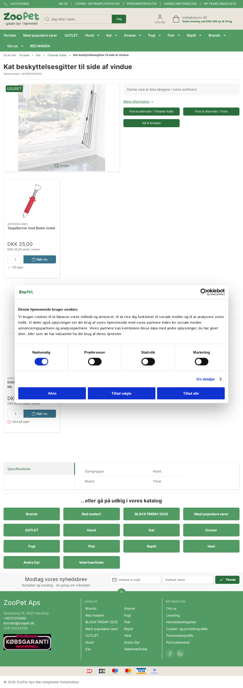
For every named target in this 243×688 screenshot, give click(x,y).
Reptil (151, 546)
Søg (119, 19)
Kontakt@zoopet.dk (19, 623)
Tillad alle (191, 393)
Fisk (91, 546)
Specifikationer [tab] (19, 469)
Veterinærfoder (91, 562)
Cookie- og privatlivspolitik (97, 3)
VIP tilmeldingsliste (220, 3)
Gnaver (211, 530)
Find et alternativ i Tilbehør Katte (151, 111)
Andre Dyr (31, 562)
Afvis (52, 393)
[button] (92, 35)
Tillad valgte (121, 393)
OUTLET (31, 530)
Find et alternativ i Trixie (211, 111)
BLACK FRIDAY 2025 (151, 514)
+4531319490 (15, 618)
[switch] (95, 361)
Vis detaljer (205, 379)
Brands (31, 514)
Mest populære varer (211, 514)
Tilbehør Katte (56, 55)
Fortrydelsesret (178, 642)
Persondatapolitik (142, 3)
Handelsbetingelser (180, 3)
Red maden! (91, 514)
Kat (38, 55)
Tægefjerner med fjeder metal (31, 228)
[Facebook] (170, 653)
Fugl (31, 546)
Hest (211, 546)
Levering (173, 615)
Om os (63, 3)
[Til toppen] (121, 592)
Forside (24, 55)
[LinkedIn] (180, 653)
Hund (91, 530)
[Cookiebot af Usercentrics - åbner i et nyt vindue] (204, 291)
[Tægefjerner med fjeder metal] (31, 201)
